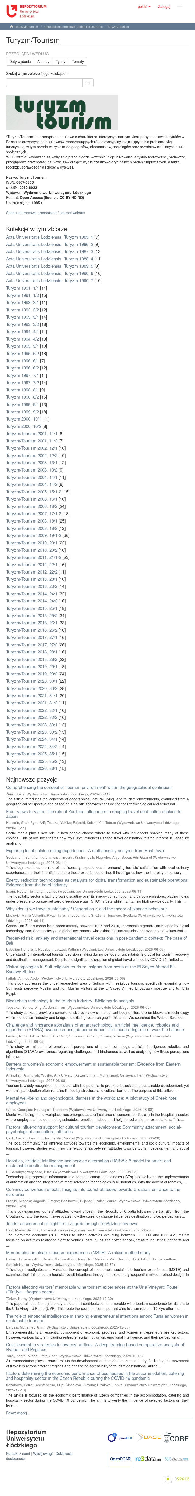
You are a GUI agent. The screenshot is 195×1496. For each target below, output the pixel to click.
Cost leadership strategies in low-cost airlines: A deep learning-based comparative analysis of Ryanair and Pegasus (95, 1346)
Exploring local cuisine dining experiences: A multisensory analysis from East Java (85, 850)
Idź (88, 82)
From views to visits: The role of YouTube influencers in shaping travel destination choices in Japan (93, 813)
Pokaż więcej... (18, 1412)
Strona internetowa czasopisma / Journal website (45, 212)
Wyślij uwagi (43, 1453)
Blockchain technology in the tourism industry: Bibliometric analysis (70, 1000)
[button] (144, 6)
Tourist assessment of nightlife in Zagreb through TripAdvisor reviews (71, 1223)
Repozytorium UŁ (26, 26)
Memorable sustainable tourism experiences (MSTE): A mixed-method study (78, 1252)
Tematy (78, 61)
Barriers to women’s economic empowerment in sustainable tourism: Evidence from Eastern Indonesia (93, 1066)
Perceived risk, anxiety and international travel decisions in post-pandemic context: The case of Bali (96, 940)
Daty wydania (20, 61)
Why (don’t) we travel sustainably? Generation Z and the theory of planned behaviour (86, 908)
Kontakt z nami (18, 1453)
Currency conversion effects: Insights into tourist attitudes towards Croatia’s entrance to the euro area (93, 1191)
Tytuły (61, 61)
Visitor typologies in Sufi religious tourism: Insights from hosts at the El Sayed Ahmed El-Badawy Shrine (90, 968)
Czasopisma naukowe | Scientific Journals (73, 26)
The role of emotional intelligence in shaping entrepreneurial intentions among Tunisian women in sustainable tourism (97, 1318)
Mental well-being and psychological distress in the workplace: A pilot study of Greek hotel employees (91, 1100)
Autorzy (43, 61)
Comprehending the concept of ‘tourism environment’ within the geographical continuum (89, 787)
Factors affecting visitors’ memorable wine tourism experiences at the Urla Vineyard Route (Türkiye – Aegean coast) (91, 1289)
